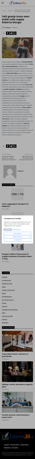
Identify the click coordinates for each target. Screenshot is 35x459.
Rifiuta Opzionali (17, 236)
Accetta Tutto (17, 240)
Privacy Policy (16, 229)
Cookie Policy (7, 229)
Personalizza (17, 233)
